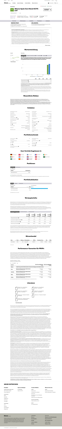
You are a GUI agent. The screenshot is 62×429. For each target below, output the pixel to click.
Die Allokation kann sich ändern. (14, 192)
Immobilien (6, 401)
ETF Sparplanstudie (34, 404)
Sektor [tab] (12, 183)
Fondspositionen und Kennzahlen (16, 175)
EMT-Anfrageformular (48, 420)
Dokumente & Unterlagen (49, 390)
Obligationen (6, 398)
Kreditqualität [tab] (21, 183)
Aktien (5, 395)
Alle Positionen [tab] (18, 167)
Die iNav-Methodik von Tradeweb (50, 392)
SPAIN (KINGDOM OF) (14, 172)
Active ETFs (33, 393)
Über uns (32, 417)
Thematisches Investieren (35, 392)
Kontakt (32, 420)
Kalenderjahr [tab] (23, 55)
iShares (9, 0)
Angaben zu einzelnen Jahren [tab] (31, 55)
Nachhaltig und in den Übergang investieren (36, 395)
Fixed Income (33, 390)
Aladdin (12, 0)
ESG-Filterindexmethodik (42, 314)
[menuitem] (14, 3)
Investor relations (34, 422)
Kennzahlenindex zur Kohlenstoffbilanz (15, 314)
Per (10, 263)
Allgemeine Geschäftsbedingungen (51, 417)
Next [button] (28, 244)
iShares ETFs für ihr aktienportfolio (36, 397)
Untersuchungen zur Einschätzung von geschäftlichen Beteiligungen (30, 314)
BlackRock (5, 0)
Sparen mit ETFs (20, 390)
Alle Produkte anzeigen (7, 390)
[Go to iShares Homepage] (7, 3)
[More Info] (37, 16)
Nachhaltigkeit (6, 407)
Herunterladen (50, 6)
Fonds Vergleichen (7, 392)
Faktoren (5, 406)
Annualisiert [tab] (39, 55)
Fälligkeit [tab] (16, 183)
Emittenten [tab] (12, 167)
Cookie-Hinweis (47, 422)
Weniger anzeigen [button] (47, 45)
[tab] (15, 58)
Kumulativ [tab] (44, 55)
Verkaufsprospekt (43, 6)
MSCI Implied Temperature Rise (18, 315)
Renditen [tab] (23, 53)
